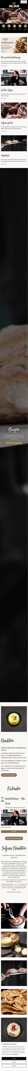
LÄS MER (14, 831)
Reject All (14, 1065)
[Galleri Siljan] (14, 78)
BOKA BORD (23, 2)
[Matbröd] (14, 143)
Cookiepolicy (15, 1054)
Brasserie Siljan (15, 884)
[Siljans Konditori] (14, 5)
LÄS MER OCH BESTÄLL (14, 443)
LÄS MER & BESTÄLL (9, 775)
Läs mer (3, 65)
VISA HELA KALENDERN (14, 838)
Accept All (14, 1058)
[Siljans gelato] (14, 111)
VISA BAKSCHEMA (14, 17)
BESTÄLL (23, 1)
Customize (14, 1062)
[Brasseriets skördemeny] (14, 45)
